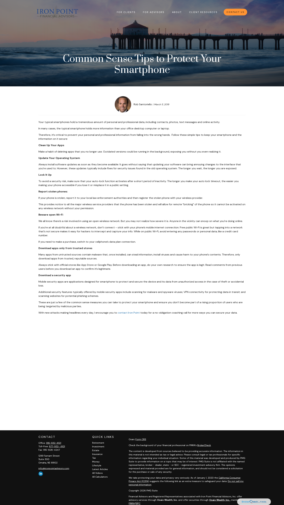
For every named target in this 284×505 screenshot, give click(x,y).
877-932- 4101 (57, 446)
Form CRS (140, 439)
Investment (98, 446)
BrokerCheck (204, 445)
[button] (126, 12)
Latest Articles (100, 469)
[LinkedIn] (40, 474)
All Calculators (100, 476)
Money (96, 461)
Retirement (98, 442)
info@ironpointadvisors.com (53, 468)
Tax (94, 457)
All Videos (97, 473)
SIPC (137, 503)
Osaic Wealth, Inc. (219, 499)
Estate (95, 450)
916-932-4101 (53, 442)
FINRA (132, 503)
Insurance (97, 454)
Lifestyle (96, 465)
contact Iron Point (129, 312)
